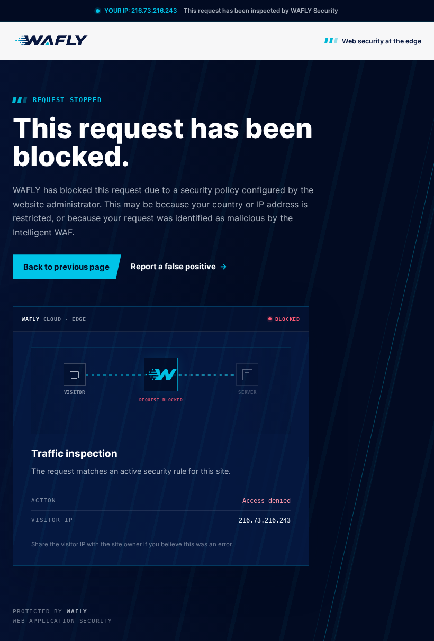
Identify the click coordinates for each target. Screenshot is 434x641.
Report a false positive (173, 266)
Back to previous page (66, 267)
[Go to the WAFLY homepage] (52, 40)
